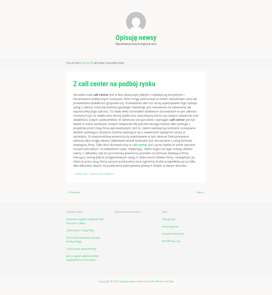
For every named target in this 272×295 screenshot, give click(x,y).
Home (85, 63)
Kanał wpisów (170, 226)
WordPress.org (171, 241)
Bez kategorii (107, 173)
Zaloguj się (168, 219)
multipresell (80, 173)
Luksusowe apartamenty (81, 249)
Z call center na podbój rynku (114, 84)
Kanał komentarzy (173, 233)
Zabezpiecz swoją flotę (80, 230)
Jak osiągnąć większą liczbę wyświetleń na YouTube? (82, 258)
